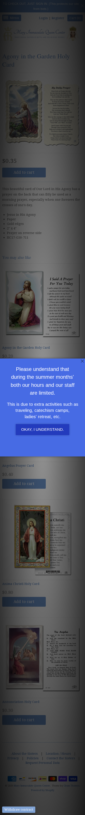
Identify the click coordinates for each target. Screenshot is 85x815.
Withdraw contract (18, 809)
